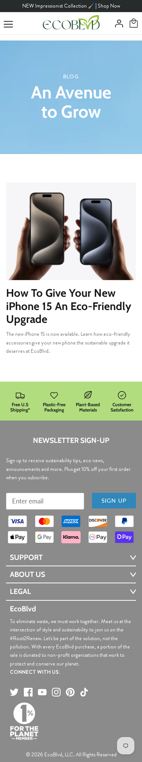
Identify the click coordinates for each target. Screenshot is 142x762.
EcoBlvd (53, 754)
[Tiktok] (84, 692)
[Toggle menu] (8, 24)
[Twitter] (14, 692)
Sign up (113, 500)
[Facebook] (28, 692)
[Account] (117, 23)
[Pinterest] (70, 692)
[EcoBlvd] (71, 23)
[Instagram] (56, 692)
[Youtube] (42, 692)
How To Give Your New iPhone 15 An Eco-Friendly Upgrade (68, 306)
